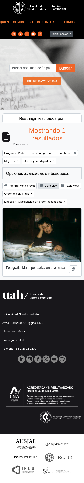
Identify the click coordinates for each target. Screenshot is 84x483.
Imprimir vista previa (21, 185)
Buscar (65, 68)
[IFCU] (23, 470)
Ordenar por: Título (17, 193)
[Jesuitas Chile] (25, 457)
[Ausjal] (26, 444)
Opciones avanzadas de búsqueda (37, 173)
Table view (72, 185)
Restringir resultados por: (42, 118)
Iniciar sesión (60, 33)
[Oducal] (57, 470)
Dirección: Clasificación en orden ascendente (33, 201)
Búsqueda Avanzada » (42, 80)
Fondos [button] (70, 22)
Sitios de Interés (43, 22)
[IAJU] (57, 444)
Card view (50, 185)
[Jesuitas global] (58, 457)
